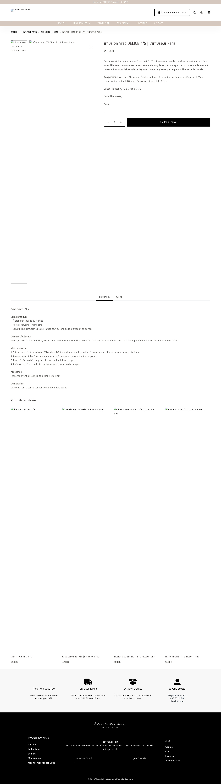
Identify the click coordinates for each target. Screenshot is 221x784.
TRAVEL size (103, 23)
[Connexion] (201, 12)
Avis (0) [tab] (119, 297)
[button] (33, 647)
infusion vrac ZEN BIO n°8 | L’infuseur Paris (134, 656)
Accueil (62, 23)
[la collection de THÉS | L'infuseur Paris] (84, 529)
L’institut (142, 23)
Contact (158, 23)
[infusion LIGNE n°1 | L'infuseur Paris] (187, 529)
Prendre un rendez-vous (173, 12)
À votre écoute (177, 688)
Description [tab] (104, 297)
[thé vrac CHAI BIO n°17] (33, 529)
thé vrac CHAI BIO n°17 (21, 656)
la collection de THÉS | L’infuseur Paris (80, 656)
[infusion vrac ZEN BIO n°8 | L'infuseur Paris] (136, 529)
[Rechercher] (194, 12)
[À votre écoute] (177, 682)
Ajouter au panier (168, 122)
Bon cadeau (123, 23)
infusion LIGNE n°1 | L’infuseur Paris (182, 656)
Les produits (80, 23)
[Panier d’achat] (209, 12)
